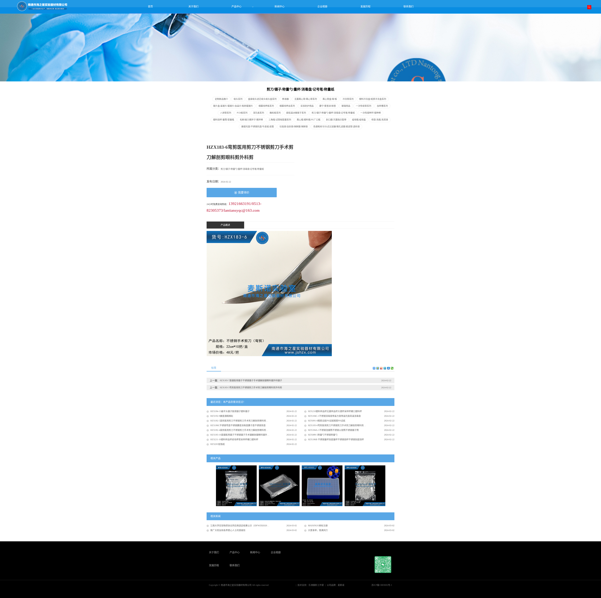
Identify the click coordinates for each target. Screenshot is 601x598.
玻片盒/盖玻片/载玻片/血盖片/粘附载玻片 (233, 106)
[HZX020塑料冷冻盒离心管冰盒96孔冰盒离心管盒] (322, 485)
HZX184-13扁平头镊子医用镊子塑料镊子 (230, 411)
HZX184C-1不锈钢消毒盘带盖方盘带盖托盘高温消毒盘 (334, 416)
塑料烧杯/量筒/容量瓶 (223, 120)
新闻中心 (280, 6)
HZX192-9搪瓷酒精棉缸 (221, 416)
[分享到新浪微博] (381, 368)
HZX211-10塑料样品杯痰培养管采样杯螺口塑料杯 (234, 439)
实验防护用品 (307, 106)
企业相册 (322, 6)
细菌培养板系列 (266, 106)
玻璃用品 (346, 106)
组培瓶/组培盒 (359, 120)
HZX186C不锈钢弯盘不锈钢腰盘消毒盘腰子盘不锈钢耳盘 (238, 425)
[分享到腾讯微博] (385, 368)
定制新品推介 (221, 99)
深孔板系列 (258, 113)
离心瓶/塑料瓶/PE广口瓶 (308, 120)
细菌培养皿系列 (287, 106)
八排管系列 (225, 113)
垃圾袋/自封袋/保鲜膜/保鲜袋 (294, 126)
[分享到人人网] (388, 368)
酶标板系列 (275, 113)
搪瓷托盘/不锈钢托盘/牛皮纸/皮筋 (257, 126)
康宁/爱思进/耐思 (327, 106)
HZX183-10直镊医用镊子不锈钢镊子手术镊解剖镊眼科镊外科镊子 (242, 435)
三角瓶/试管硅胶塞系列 (280, 120)
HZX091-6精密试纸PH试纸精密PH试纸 (326, 421)
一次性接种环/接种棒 (370, 113)
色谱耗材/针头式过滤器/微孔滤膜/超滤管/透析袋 (336, 126)
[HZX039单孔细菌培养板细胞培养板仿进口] (279, 485)
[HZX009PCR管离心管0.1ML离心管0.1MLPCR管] (365, 485)
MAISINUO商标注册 (318, 525)
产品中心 (236, 6)
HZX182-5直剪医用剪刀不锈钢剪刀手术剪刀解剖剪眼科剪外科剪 (241, 421)
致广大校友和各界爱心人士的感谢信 (227, 530)
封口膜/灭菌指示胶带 (336, 120)
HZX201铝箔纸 (217, 444)
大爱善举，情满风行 (318, 530)
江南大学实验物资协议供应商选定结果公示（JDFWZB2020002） (241, 525)
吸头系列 (238, 99)
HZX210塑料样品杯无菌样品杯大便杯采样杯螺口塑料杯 (335, 411)
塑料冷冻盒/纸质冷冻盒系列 (372, 99)
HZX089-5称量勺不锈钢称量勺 (322, 435)
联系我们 (408, 6)
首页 (150, 6)
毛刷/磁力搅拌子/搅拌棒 (251, 120)
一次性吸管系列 (363, 106)
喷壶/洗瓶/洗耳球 (379, 120)
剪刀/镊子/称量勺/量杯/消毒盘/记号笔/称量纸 (333, 113)
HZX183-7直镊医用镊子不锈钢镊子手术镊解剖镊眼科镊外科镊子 (251, 380)
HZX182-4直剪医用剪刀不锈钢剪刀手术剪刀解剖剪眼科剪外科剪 (241, 430)
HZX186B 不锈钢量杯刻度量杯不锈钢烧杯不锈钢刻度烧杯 (336, 439)
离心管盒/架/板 (330, 99)
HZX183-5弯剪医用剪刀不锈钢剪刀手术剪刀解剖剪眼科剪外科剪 (251, 387)
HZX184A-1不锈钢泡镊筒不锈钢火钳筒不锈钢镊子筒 (333, 430)
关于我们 (193, 6)
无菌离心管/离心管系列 (305, 99)
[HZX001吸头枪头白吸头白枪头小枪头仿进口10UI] (236, 485)
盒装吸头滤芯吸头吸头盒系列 (262, 99)
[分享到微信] (392, 368)
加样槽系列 (382, 106)
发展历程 (365, 6)
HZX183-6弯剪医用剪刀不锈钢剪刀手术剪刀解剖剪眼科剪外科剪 (339, 425)
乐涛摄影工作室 (316, 585)
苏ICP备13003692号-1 (381, 585)
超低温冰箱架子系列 (296, 113)
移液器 (285, 99)
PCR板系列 (242, 113)
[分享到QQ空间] (377, 368)
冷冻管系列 (348, 99)
